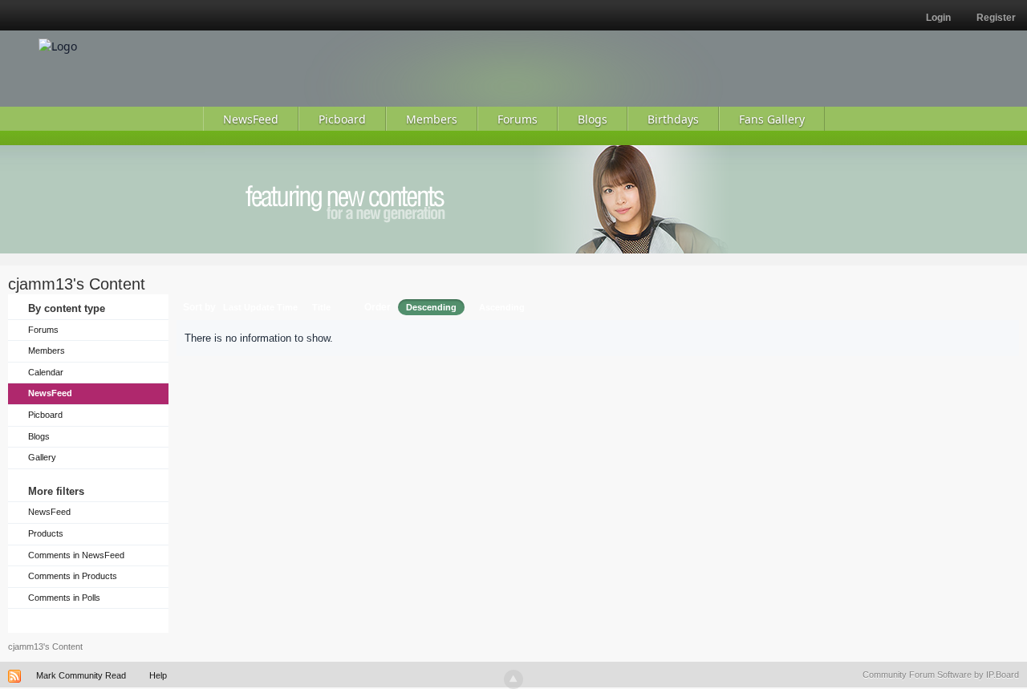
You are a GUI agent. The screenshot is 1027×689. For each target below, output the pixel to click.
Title (321, 307)
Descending (431, 307)
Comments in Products (72, 576)
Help (158, 675)
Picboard (45, 414)
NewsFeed (50, 393)
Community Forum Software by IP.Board (941, 674)
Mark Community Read (81, 675)
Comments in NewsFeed (76, 555)
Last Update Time (260, 307)
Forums (43, 329)
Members (46, 350)
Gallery (42, 457)
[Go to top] (513, 679)
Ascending (502, 307)
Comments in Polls (64, 597)
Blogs (39, 436)
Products (45, 533)
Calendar (45, 372)
